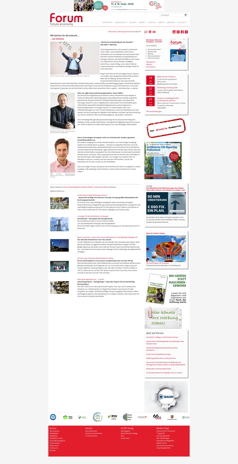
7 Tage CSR (160, 433)
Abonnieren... (151, 67)
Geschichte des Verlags (129, 433)
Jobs (122, 436)
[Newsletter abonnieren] (154, 32)
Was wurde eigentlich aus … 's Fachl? (90, 279)
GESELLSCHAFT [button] (120, 22)
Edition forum (162, 443)
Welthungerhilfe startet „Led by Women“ (161, 358)
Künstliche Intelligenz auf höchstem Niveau (162, 337)
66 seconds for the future (166, 431)
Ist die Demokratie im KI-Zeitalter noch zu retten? (164, 373)
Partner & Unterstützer (93, 433)
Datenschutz (54, 445)
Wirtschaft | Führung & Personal (120, 31)
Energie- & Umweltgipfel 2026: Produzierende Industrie (168, 99)
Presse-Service (55, 443)
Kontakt (53, 450)
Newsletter (54, 436)
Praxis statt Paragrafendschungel (158, 354)
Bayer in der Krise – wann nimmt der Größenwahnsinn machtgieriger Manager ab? (107, 237)
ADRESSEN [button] (171, 22)
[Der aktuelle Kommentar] (166, 128)
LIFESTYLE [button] (151, 22)
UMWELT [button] (142, 22)
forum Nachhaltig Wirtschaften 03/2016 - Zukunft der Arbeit (86, 187)
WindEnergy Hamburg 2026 (167, 87)
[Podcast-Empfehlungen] (150, 32)
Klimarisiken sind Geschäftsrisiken (158, 369)
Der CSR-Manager (163, 438)
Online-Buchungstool (57, 441)
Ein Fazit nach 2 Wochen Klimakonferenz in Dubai (95, 258)
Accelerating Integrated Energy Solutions (92, 195)
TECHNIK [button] (132, 22)
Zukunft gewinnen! (163, 448)
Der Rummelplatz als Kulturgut (157, 263)
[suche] (186, 15)
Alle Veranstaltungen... (154, 111)
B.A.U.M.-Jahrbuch (163, 436)
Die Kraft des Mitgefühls (165, 441)
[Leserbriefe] (145, 32)
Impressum (54, 448)
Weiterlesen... (151, 62)
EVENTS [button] (161, 22)
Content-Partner (91, 436)
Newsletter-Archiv (56, 438)
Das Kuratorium (91, 431)
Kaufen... (149, 64)
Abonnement (54, 431)
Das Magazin (125, 431)
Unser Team (125, 438)
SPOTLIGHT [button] (181, 22)
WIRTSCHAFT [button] (107, 22)
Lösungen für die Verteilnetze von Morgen (92, 216)
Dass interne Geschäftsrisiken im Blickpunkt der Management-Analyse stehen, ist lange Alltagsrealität (165, 363)
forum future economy (165, 445)
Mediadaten (54, 433)
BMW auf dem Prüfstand (166, 77)
